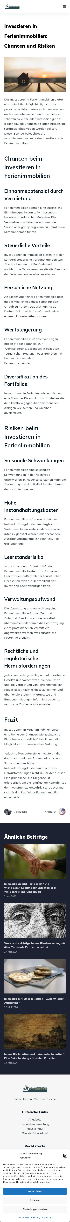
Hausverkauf (35, 1128)
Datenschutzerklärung (29, 1217)
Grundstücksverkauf (35, 1133)
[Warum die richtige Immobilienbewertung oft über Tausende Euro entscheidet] (35, 920)
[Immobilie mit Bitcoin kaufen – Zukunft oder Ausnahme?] (35, 976)
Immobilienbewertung (35, 1124)
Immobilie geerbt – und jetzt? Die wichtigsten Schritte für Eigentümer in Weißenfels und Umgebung (30, 887)
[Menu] (64, 6)
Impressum (47, 1217)
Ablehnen (35, 1200)
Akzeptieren (35, 1191)
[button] (65, 1155)
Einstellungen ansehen (35, 1209)
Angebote (34, 1119)
